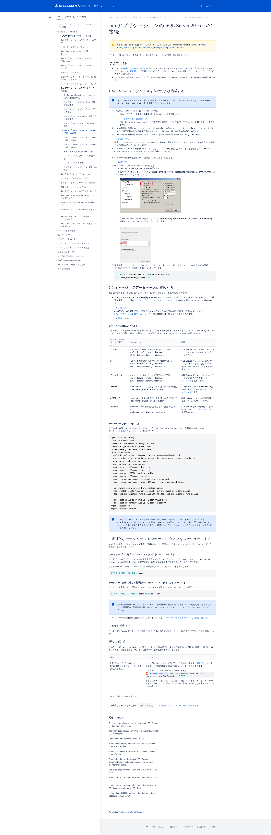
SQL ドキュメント (204, 663)
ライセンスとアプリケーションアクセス (78, 182)
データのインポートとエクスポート (73, 243)
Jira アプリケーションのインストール (74, 35)
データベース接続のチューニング (78, 151)
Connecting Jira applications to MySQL (126, 738)
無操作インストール (69, 72)
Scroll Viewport (137, 812)
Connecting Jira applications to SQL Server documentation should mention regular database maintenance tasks (131, 762)
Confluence (122, 812)
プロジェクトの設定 (67, 239)
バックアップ (183, 68)
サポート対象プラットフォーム (74, 47)
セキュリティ (187, 827)
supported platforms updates (170, 47)
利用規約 (174, 827)
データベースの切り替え (74, 163)
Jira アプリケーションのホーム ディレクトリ (158, 300)
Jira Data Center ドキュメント (71, 256)
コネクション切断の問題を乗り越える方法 (193, 525)
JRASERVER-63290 (158, 673)
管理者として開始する (67, 31)
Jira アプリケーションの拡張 (73, 187)
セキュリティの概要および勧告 (71, 264)
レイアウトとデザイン (67, 230)
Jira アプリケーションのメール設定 (73, 247)
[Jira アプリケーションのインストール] (177, 17)
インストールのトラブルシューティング (78, 83)
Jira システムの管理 (67, 252)
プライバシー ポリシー (156, 827)
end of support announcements (138, 47)
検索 (201, 6)
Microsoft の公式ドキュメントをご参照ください (186, 617)
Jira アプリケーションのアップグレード (78, 191)
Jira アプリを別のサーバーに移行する (131, 68)
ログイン (210, 6)
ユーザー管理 (64, 235)
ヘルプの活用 (64, 269)
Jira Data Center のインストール (75, 174)
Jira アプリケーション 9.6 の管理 (71, 16)
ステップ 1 (186, 381)
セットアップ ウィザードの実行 (75, 178)
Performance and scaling (69, 260)
